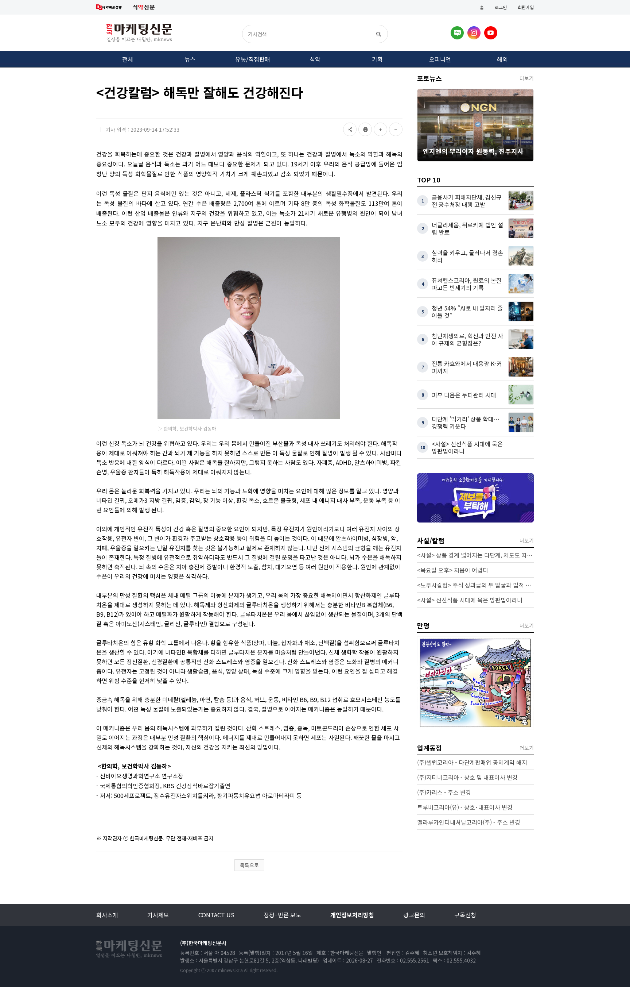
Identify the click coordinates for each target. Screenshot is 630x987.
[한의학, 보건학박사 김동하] (249, 328)
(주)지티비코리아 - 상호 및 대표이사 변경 (467, 777)
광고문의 (414, 914)
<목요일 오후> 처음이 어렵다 (452, 570)
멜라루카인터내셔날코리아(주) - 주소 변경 (468, 822)
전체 (127, 59)
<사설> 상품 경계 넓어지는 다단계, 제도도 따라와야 (475, 555)
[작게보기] (395, 129)
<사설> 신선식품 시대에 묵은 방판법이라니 (469, 599)
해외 (502, 59)
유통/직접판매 (252, 59)
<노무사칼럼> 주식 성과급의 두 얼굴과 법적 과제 (475, 585)
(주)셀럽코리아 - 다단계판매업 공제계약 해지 (472, 762)
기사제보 (158, 914)
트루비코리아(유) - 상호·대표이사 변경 (465, 807)
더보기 (527, 78)
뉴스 (189, 59)
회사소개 (107, 914)
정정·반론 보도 (282, 914)
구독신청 (465, 914)
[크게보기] (380, 129)
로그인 (501, 7)
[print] (365, 129)
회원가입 (526, 7)
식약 (315, 59)
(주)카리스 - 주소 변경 (444, 792)
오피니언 (440, 59)
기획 (377, 59)
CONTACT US (216, 914)
